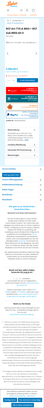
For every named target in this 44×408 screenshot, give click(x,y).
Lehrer (34, 234)
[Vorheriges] (7, 53)
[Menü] (8, 10)
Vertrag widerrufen (11, 175)
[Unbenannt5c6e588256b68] (22, 53)
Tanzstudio (22, 241)
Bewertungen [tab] (13, 155)
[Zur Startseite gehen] (12, 2)
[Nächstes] (36, 53)
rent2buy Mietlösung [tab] (17, 145)
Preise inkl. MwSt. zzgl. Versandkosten (17, 72)
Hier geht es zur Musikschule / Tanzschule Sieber (22, 207)
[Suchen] (21, 10)
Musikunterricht (32, 283)
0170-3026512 (22, 292)
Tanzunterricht (22, 285)
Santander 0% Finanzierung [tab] (19, 150)
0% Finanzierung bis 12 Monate (14, 15)
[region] (22, 53)
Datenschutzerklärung (17, 396)
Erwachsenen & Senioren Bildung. (22, 314)
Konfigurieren (10, 400)
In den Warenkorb (27, 80)
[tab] (22, 134)
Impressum (31, 396)
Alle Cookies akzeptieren (23, 405)
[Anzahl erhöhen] (14, 80)
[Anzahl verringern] (8, 80)
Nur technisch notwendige (30, 400)
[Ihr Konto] (27, 10)
